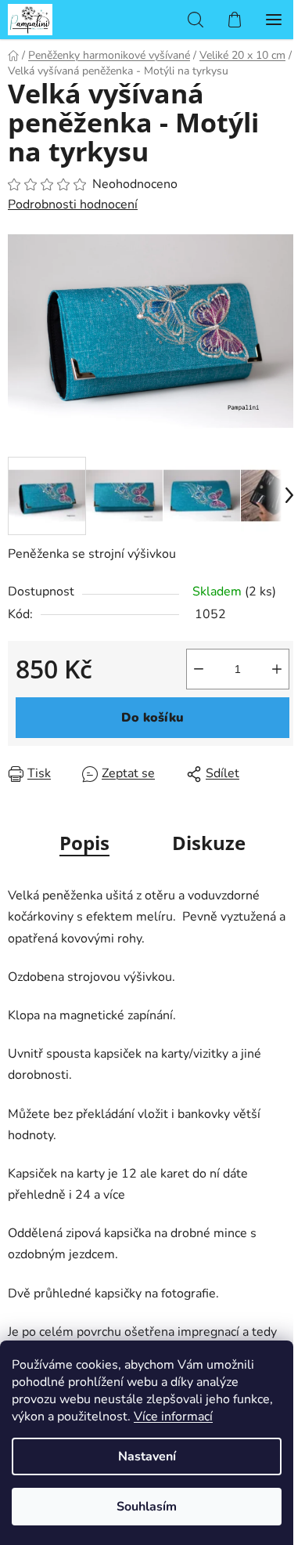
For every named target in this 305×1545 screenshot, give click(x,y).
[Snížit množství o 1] (198, 669)
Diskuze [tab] (209, 843)
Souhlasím (147, 1506)
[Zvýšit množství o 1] (277, 669)
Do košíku (152, 717)
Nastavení (147, 1456)
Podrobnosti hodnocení (73, 204)
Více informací (173, 1416)
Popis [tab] (84, 843)
